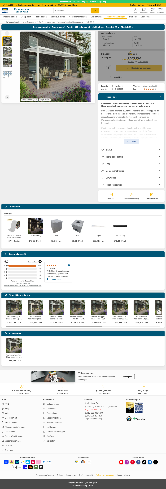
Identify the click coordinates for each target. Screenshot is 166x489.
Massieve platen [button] (58, 16)
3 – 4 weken (116, 86)
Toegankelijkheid (123, 475)
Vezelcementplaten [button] (78, 16)
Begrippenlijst (10, 417)
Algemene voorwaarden (45, 475)
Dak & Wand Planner (13, 436)
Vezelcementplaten (54, 422)
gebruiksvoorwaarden (23, 283)
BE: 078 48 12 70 (94, 415)
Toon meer (131, 141)
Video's (7, 413)
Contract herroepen (106, 475)
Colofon (60, 475)
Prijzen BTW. (154, 5)
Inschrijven (127, 376)
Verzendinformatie (12, 440)
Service (141, 5)
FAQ (108, 163)
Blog (6, 408)
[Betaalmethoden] (27, 464)
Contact (133, 5)
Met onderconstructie (33, 22)
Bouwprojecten (11, 422)
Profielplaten (51, 413)
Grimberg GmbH (94, 403)
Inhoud (109, 149)
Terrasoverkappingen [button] (115, 16)
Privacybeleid (71, 475)
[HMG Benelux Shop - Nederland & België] (76, 462)
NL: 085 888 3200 (95, 412)
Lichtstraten (51, 427)
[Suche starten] (95, 10)
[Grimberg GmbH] (89, 462)
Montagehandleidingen (14, 427)
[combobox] (72, 10)
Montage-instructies (115, 170)
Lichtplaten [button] (26, 16)
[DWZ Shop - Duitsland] (83, 462)
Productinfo (111, 96)
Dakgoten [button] (145, 16)
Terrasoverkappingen (14, 22)
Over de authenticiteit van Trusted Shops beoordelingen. (22, 286)
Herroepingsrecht (86, 475)
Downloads (111, 177)
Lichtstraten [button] (96, 16)
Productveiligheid (114, 184)
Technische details (114, 156)
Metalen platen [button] (10, 16)
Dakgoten (50, 440)
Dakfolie (50, 436)
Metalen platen (52, 404)
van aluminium (49, 22)
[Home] (2, 22)
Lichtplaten (51, 408)
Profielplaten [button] (41, 16)
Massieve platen (53, 417)
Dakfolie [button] (133, 16)
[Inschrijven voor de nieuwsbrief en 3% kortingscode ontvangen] (53, 376)
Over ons (8, 450)
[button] (160, 10)
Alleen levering (149, 86)
